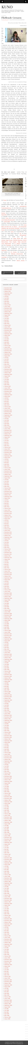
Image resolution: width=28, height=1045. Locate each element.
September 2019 (8, 394)
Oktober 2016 (7, 454)
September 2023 (8, 313)
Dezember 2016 (8, 450)
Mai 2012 (6, 544)
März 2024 (6, 303)
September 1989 (8, 1005)
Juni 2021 (6, 359)
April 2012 (6, 545)
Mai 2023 (6, 320)
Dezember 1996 (8, 857)
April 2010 (6, 586)
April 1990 (6, 993)
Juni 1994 (6, 908)
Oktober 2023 (7, 311)
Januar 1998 (7, 835)
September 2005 (8, 679)
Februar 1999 (7, 813)
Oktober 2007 (7, 637)
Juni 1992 (6, 949)
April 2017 (6, 444)
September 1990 (8, 985)
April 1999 (6, 810)
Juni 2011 (6, 562)
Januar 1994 (7, 917)
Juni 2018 (6, 420)
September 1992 (8, 944)
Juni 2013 (6, 522)
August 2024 (7, 294)
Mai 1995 (6, 890)
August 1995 (7, 884)
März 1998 (6, 832)
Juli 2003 (6, 723)
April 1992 (6, 952)
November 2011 (8, 554)
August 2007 (7, 640)
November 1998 (8, 818)
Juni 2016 (6, 461)
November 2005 (8, 676)
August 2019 (7, 396)
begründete (4, 214)
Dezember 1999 (8, 796)
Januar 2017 (7, 449)
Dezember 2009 (8, 593)
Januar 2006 (7, 673)
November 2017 (8, 432)
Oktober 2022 (7, 332)
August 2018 (7, 416)
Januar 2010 (7, 591)
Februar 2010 (7, 589)
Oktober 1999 (7, 800)
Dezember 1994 (8, 898)
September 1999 (8, 801)
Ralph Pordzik (9, 240)
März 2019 (6, 405)
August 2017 (7, 437)
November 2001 (8, 757)
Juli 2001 (6, 764)
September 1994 (8, 903)
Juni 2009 (6, 603)
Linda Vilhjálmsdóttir (6, 243)
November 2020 (8, 371)
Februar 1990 (7, 996)
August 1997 (7, 844)
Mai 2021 (6, 360)
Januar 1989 (7, 1018)
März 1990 (6, 995)
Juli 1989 (6, 1008)
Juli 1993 (6, 927)
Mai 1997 (6, 849)
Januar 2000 (7, 795)
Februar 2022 (7, 345)
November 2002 (8, 737)
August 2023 (7, 315)
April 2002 (6, 749)
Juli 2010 (6, 581)
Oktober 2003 (7, 718)
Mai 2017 (6, 442)
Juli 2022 (6, 337)
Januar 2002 (7, 754)
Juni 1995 (6, 888)
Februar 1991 (7, 976)
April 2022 (6, 342)
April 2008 (6, 627)
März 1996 (6, 873)
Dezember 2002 (8, 735)
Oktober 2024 (7, 291)
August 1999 (7, 803)
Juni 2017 (6, 440)
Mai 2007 (6, 645)
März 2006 (6, 669)
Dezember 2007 (8, 633)
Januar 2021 (7, 367)
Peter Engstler (13, 241)
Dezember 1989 (8, 1000)
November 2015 (8, 472)
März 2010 (6, 588)
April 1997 (6, 851)
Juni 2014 (6, 501)
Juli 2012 (6, 540)
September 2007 (8, 639)
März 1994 (6, 913)
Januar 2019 (7, 408)
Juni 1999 (6, 806)
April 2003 (6, 728)
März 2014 (6, 506)
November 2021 (8, 350)
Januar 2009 (7, 611)
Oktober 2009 (7, 596)
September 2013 (8, 516)
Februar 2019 (7, 406)
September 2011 (8, 557)
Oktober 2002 (7, 739)
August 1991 (7, 966)
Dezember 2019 (8, 389)
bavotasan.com (20, 1043)
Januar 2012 (7, 550)
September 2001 (8, 761)
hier (20, 233)
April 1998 (6, 830)
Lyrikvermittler (7, 221)
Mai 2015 (6, 483)
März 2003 (6, 730)
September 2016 (8, 455)
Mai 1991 (6, 971)
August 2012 (7, 538)
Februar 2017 (7, 447)
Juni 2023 (6, 318)
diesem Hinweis (20, 260)
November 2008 (8, 615)
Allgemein (3, 15)
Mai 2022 (6, 340)
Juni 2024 (6, 298)
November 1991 (8, 961)
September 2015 (8, 476)
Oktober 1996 (7, 861)
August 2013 (7, 518)
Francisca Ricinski (8, 265)
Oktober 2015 (7, 474)
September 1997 (8, 842)
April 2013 (6, 525)
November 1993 (8, 920)
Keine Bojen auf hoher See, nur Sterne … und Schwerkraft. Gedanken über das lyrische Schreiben (14, 226)
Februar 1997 (7, 854)
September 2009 (8, 598)
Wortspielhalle (23, 235)
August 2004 (7, 701)
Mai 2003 (6, 727)
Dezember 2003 (8, 715)
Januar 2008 (7, 632)
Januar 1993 (7, 937)
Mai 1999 (6, 808)
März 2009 (6, 608)
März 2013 (6, 527)
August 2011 (7, 559)
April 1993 (6, 932)
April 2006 (6, 667)
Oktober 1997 (7, 840)
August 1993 (7, 925)
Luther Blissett (5, 19)
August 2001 (7, 762)
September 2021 (8, 354)
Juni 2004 (6, 705)
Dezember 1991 (8, 959)
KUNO (7, 7)
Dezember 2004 (8, 695)
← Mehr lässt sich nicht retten (7, 273)
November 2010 (8, 574)
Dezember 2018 (8, 410)
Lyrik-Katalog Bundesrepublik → (22, 273)
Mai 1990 (6, 991)
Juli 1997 (6, 845)
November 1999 (8, 798)
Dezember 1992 (8, 939)
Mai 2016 (6, 462)
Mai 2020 (6, 381)
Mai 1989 (6, 1012)
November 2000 (8, 778)
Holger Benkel (16, 238)
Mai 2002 (6, 747)
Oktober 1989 (7, 1003)
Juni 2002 (6, 745)
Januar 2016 (7, 469)
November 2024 (8, 289)
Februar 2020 (7, 386)
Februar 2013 (7, 528)
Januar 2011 (7, 571)
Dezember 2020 (8, 369)
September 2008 (8, 618)
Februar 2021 (7, 366)
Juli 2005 (6, 683)
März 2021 (6, 364)
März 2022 (6, 343)
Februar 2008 (7, 630)
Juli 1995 (6, 886)
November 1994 (8, 900)
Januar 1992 (7, 957)
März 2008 (6, 628)
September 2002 (8, 740)
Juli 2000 (6, 784)
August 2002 (7, 742)
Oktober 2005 (7, 678)
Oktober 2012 (7, 535)
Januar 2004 (7, 713)
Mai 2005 (6, 686)
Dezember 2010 (8, 572)
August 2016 (7, 457)
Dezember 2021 (8, 349)
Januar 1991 (7, 978)
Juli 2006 (6, 662)
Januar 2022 (7, 347)
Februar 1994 (7, 915)
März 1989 (6, 1015)
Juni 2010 (6, 583)
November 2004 (8, 696)
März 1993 (6, 934)
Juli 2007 (6, 642)
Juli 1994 (6, 907)
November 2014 (8, 493)
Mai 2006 (6, 666)
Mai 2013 (6, 523)
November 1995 (8, 879)
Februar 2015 (7, 488)
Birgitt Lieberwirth (22, 241)
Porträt (3, 230)
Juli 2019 (6, 398)
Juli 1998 (6, 825)
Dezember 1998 (8, 817)
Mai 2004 (6, 706)
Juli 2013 (6, 520)
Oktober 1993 (7, 922)
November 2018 (8, 411)
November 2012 (8, 533)
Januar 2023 (7, 326)
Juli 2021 (6, 357)
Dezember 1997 (8, 837)
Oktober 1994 (7, 901)
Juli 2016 (6, 459)
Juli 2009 (6, 601)
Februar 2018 (7, 427)
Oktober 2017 (7, 433)
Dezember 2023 (8, 308)
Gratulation (8, 245)
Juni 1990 (6, 990)
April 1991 (6, 973)
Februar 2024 (7, 304)
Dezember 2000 (8, 776)
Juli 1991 (6, 968)
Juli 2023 (6, 316)
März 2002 (6, 750)
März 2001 (6, 771)
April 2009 (6, 606)
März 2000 (6, 791)
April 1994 (6, 912)
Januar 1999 (7, 815)
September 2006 (8, 659)
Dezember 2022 (8, 328)
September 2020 (8, 374)
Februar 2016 (7, 467)
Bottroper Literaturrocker (17, 253)
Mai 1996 (6, 869)
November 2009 (8, 594)
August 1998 (7, 823)
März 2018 (6, 425)
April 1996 (6, 871)
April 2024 (6, 301)
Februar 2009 (7, 610)
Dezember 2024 (8, 288)
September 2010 (8, 578)
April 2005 (6, 688)
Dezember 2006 (8, 654)
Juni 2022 (6, 338)
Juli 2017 (6, 438)
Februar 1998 (7, 834)
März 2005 (6, 689)
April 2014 (6, 505)
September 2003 (8, 720)
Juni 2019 (6, 399)
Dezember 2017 (8, 430)
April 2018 (6, 423)
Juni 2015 (6, 481)
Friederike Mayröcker (18, 240)
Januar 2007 (7, 652)
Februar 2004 (7, 711)
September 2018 (8, 415)
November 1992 (8, 940)
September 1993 (8, 923)
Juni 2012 (6, 542)
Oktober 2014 (7, 494)
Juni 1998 (6, 827)
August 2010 (7, 579)
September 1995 (8, 883)
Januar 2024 (7, 306)
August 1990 (7, 986)
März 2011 (6, 567)
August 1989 (7, 1007)
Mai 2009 (6, 605)
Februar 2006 (7, 671)
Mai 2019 (6, 401)
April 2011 (6, 566)
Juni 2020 (6, 379)
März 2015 (6, 486)
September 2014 (8, 496)
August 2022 (7, 335)
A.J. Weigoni (17, 243)
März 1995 (6, 893)
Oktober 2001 (7, 759)
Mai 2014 (6, 503)
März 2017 (6, 445)
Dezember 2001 (8, 756)
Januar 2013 (7, 530)
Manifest (3, 213)
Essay (4, 200)
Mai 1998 (6, 828)
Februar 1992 (7, 956)
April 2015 (6, 484)
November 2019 (8, 391)
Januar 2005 (7, 693)
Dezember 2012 (8, 532)
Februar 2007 (7, 650)
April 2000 (6, 790)
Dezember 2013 (8, 511)
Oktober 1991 (7, 963)
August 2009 (7, 600)
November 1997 (8, 839)
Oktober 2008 (7, 617)
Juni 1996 (6, 868)
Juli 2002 (6, 744)
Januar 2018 (7, 428)
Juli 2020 (6, 377)
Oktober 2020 (7, 372)
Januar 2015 (7, 489)
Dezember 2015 (8, 471)
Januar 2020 (7, 388)
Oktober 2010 (7, 576)
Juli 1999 (6, 805)
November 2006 (8, 655)
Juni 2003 (6, 725)
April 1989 (6, 1013)
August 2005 (7, 681)
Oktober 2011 (7, 555)
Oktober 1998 (7, 820)
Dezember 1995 (8, 878)
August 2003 (7, 722)
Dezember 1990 (8, 979)
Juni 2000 (6, 786)
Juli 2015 (6, 479)
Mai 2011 (6, 564)
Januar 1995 (7, 896)
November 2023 (8, 310)
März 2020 (6, 384)
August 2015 (7, 477)
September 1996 (8, 862)
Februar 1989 (7, 1017)
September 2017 (8, 435)
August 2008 (7, 620)
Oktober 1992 (7, 942)
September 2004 (8, 700)
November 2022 (8, 330)
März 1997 (6, 852)
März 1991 (6, 974)
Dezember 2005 (8, 674)
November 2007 (8, 635)
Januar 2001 (7, 774)
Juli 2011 (6, 561)
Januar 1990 (7, 998)
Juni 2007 (6, 644)
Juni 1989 (6, 1010)
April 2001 (6, 769)
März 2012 (6, 547)
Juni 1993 (6, 929)
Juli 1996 (6, 866)
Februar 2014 (7, 508)
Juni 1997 (6, 847)
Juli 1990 (6, 988)
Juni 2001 (6, 766)
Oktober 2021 (7, 352)
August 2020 (7, 376)
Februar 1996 (7, 874)
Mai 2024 (6, 299)
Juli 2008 (6, 622)
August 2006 (7, 661)
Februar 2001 (7, 773)
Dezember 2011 (8, 552)
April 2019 (6, 403)
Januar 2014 (7, 510)
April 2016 (6, 464)
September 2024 (8, 293)
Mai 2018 (6, 421)
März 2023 (6, 323)
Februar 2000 (7, 793)
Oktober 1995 (7, 881)
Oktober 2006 (7, 657)
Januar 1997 (7, 856)
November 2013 (8, 513)
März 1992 (6, 954)
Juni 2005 (6, 684)
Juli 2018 (6, 418)
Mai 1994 (6, 910)
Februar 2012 (7, 549)
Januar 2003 (7, 734)
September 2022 (8, 333)
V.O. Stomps (13, 252)
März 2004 (6, 710)
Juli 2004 (6, 703)
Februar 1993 (7, 935)
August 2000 (7, 783)
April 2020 (6, 382)
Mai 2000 (6, 788)
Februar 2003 (7, 732)
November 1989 (8, 1002)
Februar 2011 (7, 569)
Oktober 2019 (7, 393)
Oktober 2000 (7, 779)
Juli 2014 (6, 499)
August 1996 (7, 864)
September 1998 (8, 822)
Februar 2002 (7, 752)
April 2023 (6, 321)
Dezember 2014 (8, 491)
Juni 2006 (6, 664)
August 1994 (7, 905)
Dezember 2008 (8, 613)
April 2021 (6, 362)
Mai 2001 (6, 767)
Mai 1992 (6, 951)
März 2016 (6, 466)
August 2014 (7, 498)
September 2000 (8, 781)
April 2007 (6, 647)
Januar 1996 (7, 876)
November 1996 (8, 859)
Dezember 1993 (8, 918)
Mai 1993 (6, 930)
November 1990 (8, 981)
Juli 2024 (6, 296)
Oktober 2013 (7, 515)
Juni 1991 (6, 969)
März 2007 (6, 649)
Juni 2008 (6, 623)
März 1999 (6, 812)
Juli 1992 (6, 947)
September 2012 (8, 537)
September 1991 (8, 964)
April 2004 (6, 708)
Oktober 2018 (7, 413)
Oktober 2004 (7, 698)
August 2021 (7, 355)
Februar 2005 (7, 691)
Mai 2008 (6, 625)
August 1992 (7, 946)
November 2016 (8, 452)
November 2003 (8, 717)
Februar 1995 (7, 895)
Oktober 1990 (7, 983)
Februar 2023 (7, 325)
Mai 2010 (6, 584)
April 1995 (6, 891)
